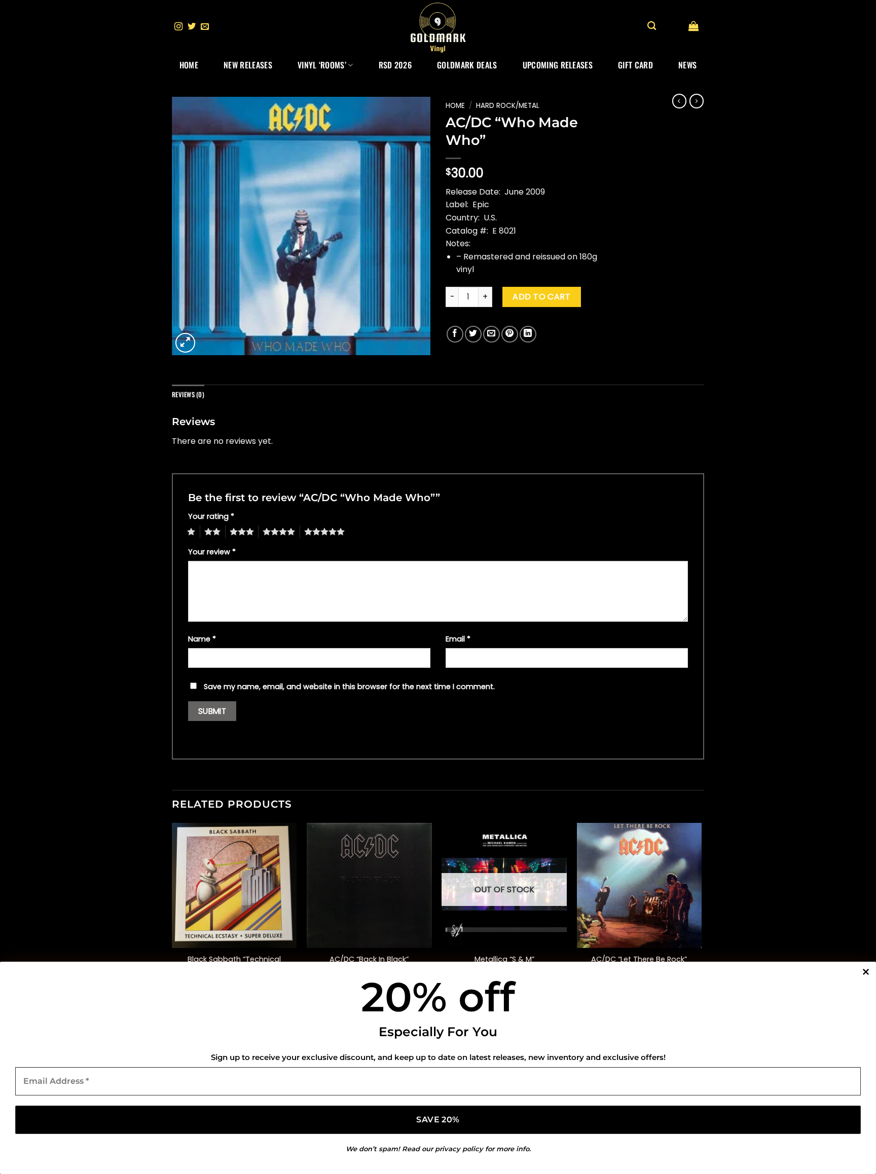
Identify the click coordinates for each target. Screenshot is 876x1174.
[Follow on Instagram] (178, 26)
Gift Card (635, 65)
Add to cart (541, 296)
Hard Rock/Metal (507, 105)
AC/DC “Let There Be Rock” (639, 959)
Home (188, 65)
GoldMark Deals (467, 65)
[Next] (701, 912)
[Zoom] (185, 343)
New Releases (248, 65)
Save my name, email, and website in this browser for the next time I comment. (349, 686)
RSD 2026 (395, 65)
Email (458, 639)
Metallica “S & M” (504, 959)
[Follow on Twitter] (192, 26)
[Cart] (693, 26)
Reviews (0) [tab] (188, 394)
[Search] (652, 26)
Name (202, 639)
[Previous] (172, 912)
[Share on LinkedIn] (528, 334)
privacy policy (459, 1149)
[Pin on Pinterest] (509, 334)
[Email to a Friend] (491, 334)
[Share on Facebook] (455, 334)
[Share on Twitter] (473, 334)
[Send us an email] (205, 26)
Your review (212, 552)
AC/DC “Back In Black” (369, 959)
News (687, 65)
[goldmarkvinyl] (438, 27)
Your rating (211, 516)
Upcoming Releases (558, 65)
